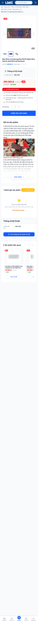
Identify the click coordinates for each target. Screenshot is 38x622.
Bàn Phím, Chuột (6, 9)
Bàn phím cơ (17, 9)
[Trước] (29, 245)
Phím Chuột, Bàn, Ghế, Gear (20, 7)
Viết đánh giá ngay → (19, 210)
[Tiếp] (33, 245)
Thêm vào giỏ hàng (19, 113)
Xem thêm (18, 177)
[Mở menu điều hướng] (2, 2)
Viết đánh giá (29, 190)
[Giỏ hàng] (35, 2)
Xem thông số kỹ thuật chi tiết (20, 234)
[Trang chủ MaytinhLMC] (9, 2)
